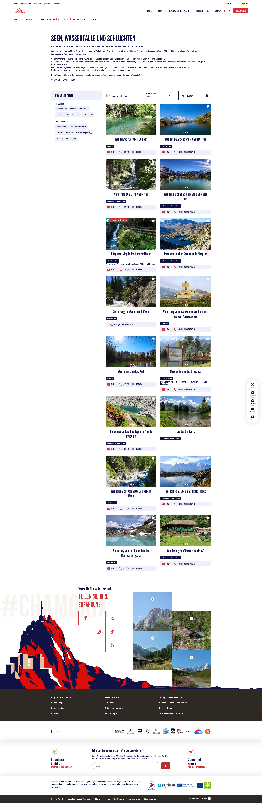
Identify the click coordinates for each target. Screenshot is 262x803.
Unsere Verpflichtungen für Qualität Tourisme (71, 799)
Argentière (46, 4)
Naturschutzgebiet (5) (84, 133)
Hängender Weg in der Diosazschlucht (131, 254)
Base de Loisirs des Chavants (185, 371)
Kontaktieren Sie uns (198, 799)
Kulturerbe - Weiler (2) (65, 133)
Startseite (17, 19)
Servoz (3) (76, 115)
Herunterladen (165, 708)
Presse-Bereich (112, 697)
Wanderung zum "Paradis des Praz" (185, 551)
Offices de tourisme (114, 708)
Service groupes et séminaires (173, 703)
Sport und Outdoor (48, 19)
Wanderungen (63, 19)
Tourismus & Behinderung (171, 713)
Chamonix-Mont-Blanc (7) (79, 109)
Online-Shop (56, 703)
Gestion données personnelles (127, 799)
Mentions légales (102, 799)
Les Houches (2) (63, 115)
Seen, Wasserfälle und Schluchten (85, 19)
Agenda (218, 10)
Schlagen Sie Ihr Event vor (171, 697)
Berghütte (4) (61, 127)
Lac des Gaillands (185, 431)
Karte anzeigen (187, 95)
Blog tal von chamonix (61, 697)
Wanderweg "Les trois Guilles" (131, 139)
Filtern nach (151, 94)
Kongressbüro (57, 708)
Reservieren (241, 10)
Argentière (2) (62, 109)
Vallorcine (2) (88, 115)
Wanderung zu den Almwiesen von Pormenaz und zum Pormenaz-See (186, 314)
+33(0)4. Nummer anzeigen (132, 152)
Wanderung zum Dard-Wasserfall (131, 194)
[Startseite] (20, 11)
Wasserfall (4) (71, 139)
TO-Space (109, 703)
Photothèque (111, 713)
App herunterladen (197, 767)
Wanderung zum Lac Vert (131, 371)
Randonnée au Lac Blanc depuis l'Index (186, 491)
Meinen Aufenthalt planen (179, 10)
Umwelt (54, 713)
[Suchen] (229, 10)
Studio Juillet (150, 799)
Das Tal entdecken (154, 10)
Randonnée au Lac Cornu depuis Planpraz (185, 254)
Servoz (17, 4)
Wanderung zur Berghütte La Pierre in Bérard (131, 493)
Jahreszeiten (227, 4)
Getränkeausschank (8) (78, 127)
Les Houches (26, 4)
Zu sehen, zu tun (202, 10)
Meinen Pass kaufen (61, 767)
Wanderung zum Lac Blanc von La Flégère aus (185, 196)
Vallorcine (56, 4)
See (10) (60, 139)
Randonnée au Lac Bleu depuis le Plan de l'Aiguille (131, 433)
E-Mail (113, 152)
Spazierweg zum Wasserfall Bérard (131, 311)
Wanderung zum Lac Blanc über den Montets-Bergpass (131, 553)
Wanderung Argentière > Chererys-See (185, 139)
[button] (129, 132)
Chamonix (37, 4)
